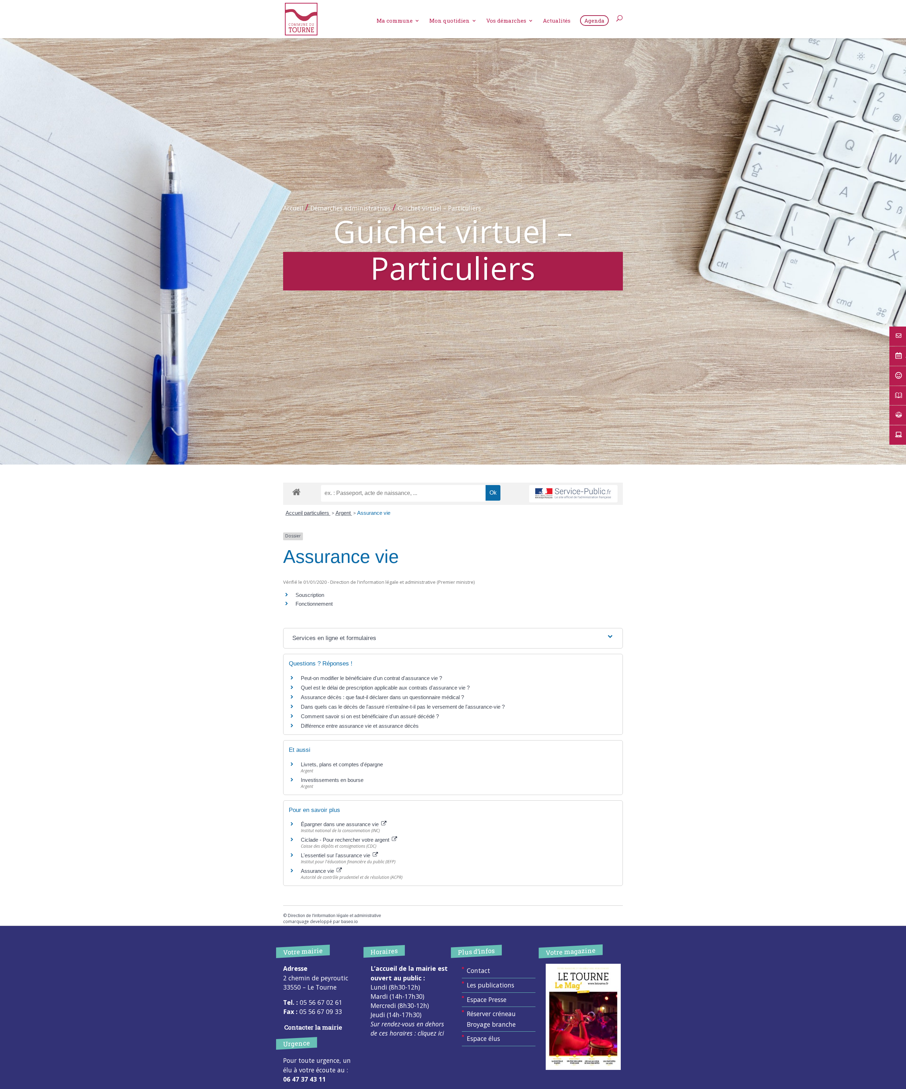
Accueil (293, 208)
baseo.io (349, 921)
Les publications (490, 985)
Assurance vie (373, 513)
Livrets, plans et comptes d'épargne (342, 764)
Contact (478, 970)
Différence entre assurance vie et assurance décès (360, 726)
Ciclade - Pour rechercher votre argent (346, 840)
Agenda (594, 20)
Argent (344, 513)
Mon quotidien (449, 21)
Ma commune (395, 21)
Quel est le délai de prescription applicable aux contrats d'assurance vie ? (385, 688)
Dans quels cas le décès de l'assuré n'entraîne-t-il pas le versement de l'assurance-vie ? (403, 707)
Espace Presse (486, 999)
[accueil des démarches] (296, 491)
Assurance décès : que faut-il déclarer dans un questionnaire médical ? (382, 697)
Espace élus (483, 1038)
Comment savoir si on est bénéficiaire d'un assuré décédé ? (370, 716)
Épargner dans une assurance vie (340, 824)
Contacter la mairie (313, 1027)
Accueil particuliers (308, 513)
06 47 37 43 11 (304, 1079)
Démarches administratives (350, 208)
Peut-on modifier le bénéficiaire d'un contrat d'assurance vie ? (371, 678)
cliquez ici (431, 1033)
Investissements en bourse (332, 780)
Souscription (310, 595)
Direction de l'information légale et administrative (334, 915)
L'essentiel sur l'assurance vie (336, 855)
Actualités (556, 21)
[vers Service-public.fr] (573, 493)
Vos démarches (506, 21)
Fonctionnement (314, 604)
